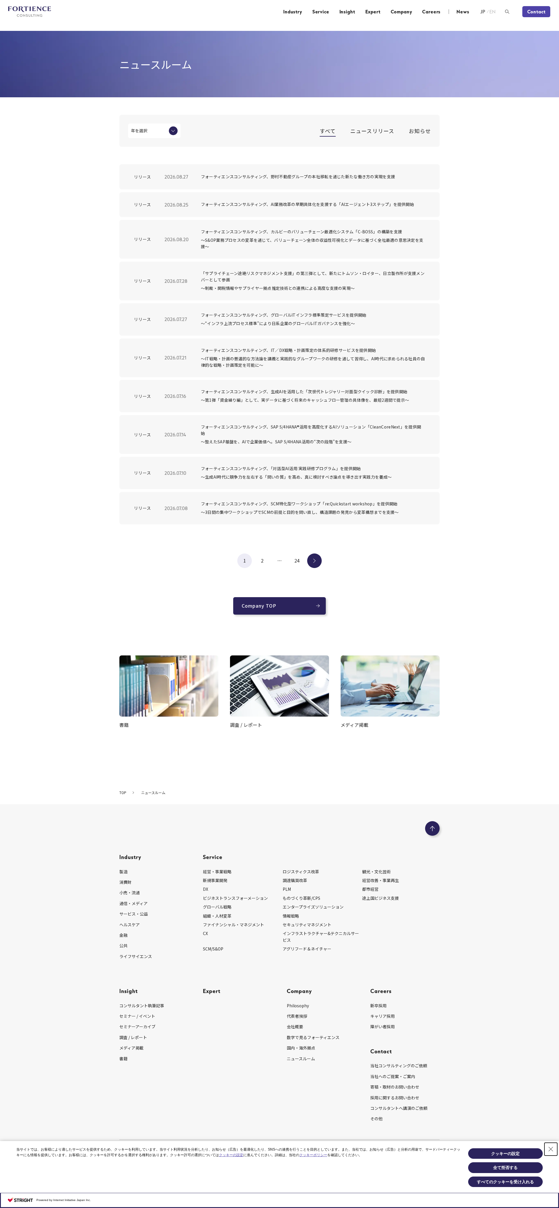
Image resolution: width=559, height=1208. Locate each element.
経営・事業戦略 (217, 871)
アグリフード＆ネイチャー (307, 949)
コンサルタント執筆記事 (141, 1005)
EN (492, 12)
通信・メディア (133, 903)
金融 (123, 935)
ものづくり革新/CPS (301, 898)
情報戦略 (291, 916)
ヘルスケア (129, 924)
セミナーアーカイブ (137, 1026)
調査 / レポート (133, 1037)
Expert (373, 12)
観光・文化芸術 (376, 871)
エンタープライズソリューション (313, 907)
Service (320, 12)
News (463, 12)
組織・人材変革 (217, 916)
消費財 (125, 882)
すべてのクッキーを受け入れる (505, 1181)
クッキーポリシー (313, 1155)
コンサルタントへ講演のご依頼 (398, 1108)
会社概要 (295, 1026)
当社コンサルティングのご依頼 (398, 1065)
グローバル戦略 (217, 907)
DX (205, 889)
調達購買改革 (295, 880)
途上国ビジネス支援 (380, 898)
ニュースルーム (301, 1058)
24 (297, 560)
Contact (536, 12)
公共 (123, 945)
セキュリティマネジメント (307, 924)
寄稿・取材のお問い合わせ (394, 1087)
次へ (314, 560)
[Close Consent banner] (550, 1149)
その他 (376, 1118)
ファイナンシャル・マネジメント (233, 924)
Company (401, 12)
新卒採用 (378, 1005)
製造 (123, 871)
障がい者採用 (382, 1026)
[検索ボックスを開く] (507, 11)
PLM (287, 889)
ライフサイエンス (135, 956)
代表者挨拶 (297, 1016)
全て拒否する (505, 1167)
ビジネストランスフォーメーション (235, 898)
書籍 (123, 1058)
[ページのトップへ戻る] (432, 828)
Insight (347, 12)
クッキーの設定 (231, 1155)
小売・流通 (129, 892)
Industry (292, 12)
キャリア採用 (382, 1016)
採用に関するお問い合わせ (394, 1098)
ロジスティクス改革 (301, 871)
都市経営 (370, 889)
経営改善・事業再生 (380, 880)
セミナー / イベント (137, 1016)
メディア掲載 (131, 1048)
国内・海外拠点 (301, 1048)
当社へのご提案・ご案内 (392, 1076)
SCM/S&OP (213, 949)
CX (205, 933)
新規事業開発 (215, 880)
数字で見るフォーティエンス (313, 1037)
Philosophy (298, 1005)
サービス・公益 (133, 914)
